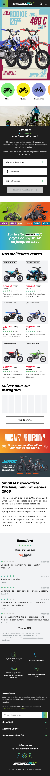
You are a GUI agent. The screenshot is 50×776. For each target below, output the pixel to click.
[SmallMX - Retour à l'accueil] (23, 3)
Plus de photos (25, 420)
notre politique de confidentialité (14, 709)
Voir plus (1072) (25, 628)
